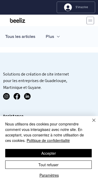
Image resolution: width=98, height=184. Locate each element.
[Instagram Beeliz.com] (6, 96)
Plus (50, 36)
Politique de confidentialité (48, 140)
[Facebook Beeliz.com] (17, 96)
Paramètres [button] (49, 175)
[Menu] (89, 20)
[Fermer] (90, 123)
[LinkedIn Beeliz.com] (27, 96)
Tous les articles (20, 36)
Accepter (48, 153)
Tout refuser (48, 164)
